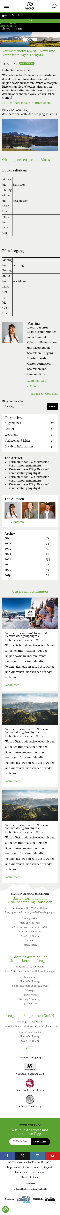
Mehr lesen (12, 685)
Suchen (52, 406)
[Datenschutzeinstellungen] (5, 1209)
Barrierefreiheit (29, 1177)
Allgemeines (26, 63)
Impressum (13, 1167)
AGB (48, 1162)
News (36, 1167)
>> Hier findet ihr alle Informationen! (26, 103)
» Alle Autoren (14, 522)
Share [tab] (19, 29)
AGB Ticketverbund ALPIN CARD (25, 1162)
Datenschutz (37, 1172)
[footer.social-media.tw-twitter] (22, 1156)
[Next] (56, 1204)
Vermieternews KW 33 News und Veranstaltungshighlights (29, 479)
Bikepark (47, 1167)
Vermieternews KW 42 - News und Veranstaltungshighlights (27, 731)
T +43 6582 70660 (14, 913)
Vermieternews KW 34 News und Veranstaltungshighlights (29, 472)
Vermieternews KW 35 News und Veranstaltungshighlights (29, 464)
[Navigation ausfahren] (6, 6)
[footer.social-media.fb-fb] (7, 1156)
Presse (26, 1167)
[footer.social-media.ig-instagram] (37, 1156)
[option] (30, 1200)
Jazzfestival (21, 1172)
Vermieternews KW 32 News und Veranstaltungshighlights (29, 487)
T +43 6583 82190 (12, 1026)
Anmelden (40, 1141)
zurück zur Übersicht (44, 394)
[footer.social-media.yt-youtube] (52, 1156)
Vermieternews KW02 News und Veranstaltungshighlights (26, 635)
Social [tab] (7, 29)
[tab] (54, 6)
